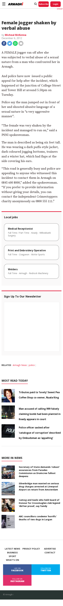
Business (12, 553)
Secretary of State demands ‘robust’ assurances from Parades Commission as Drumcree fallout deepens (39, 472)
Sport (12, 556)
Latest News (12, 549)
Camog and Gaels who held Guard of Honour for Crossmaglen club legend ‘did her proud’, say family (39, 503)
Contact (49, 553)
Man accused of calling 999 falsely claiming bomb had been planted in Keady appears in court (40, 414)
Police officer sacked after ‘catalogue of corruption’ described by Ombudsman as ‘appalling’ (40, 432)
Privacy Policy (31, 549)
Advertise (50, 549)
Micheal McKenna (15, 35)
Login (55, 4)
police (32, 365)
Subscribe (43, 4)
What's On (12, 560)
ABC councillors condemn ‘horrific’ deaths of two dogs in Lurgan (38, 518)
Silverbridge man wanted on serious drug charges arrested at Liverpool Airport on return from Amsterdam (39, 486)
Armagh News (20, 365)
